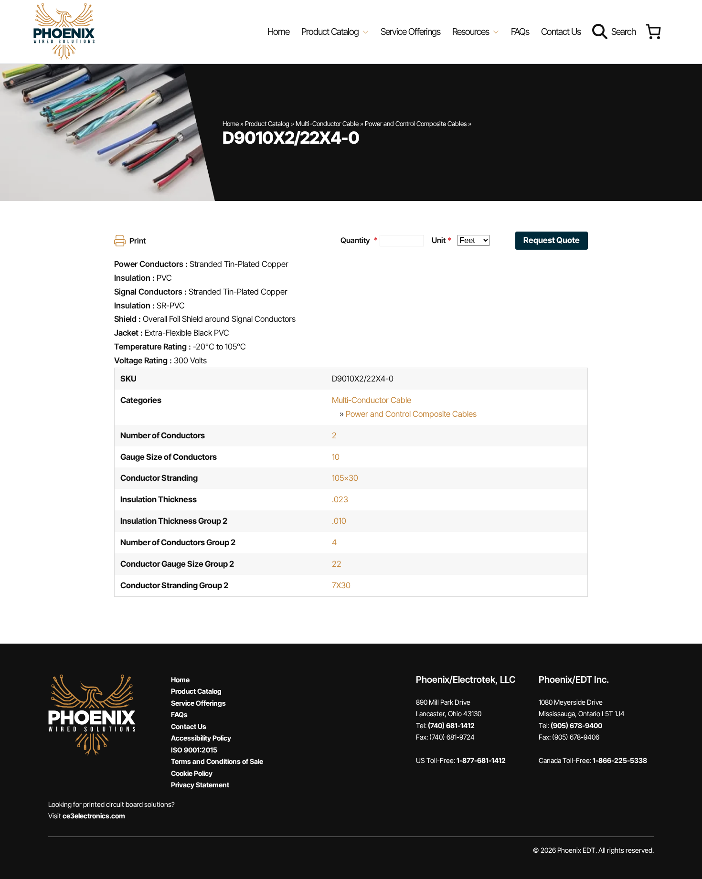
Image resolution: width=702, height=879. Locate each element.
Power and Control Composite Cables (416, 123)
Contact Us (561, 31)
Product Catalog (267, 123)
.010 (339, 521)
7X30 (341, 585)
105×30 (345, 478)
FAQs (520, 31)
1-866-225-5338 (620, 760)
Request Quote (551, 240)
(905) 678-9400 (576, 725)
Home (278, 31)
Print (137, 240)
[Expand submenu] (365, 31)
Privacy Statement (200, 785)
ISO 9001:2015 (194, 750)
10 (336, 457)
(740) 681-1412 (451, 725)
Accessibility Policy (201, 738)
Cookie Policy (192, 773)
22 (336, 564)
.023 (340, 499)
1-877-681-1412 (481, 760)
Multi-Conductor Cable (327, 123)
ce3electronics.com (94, 816)
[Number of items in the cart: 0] (653, 31)
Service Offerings (410, 31)
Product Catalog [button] (331, 31)
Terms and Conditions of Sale (217, 761)
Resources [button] (471, 31)
